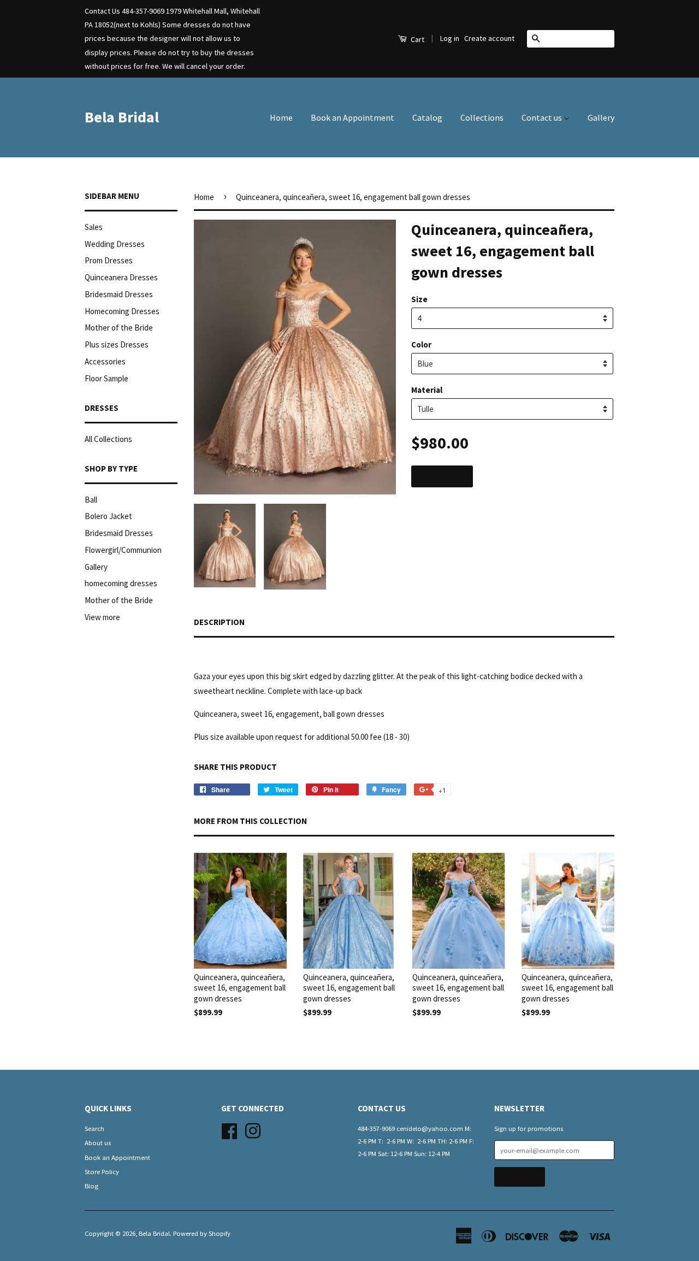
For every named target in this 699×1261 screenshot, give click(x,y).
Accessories (105, 361)
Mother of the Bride (119, 327)
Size (419, 299)
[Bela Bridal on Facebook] (229, 1129)
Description (219, 622)
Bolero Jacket (108, 516)
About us (98, 1142)
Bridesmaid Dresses (119, 294)
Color (421, 344)
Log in (449, 38)
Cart (416, 39)
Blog (91, 1185)
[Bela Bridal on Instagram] (253, 1129)
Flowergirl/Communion (123, 550)
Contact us (543, 117)
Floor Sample (106, 378)
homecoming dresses (121, 583)
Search (94, 1128)
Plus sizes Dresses (117, 344)
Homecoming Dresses (122, 311)
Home (281, 117)
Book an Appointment (352, 117)
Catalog (427, 117)
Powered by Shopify (201, 1233)
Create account (489, 38)
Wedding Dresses (115, 244)
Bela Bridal (122, 117)
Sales (94, 227)
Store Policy (102, 1171)
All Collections (108, 439)
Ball (91, 499)
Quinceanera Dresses (121, 277)
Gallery (601, 117)
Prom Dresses (109, 260)
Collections (481, 117)
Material (426, 390)
